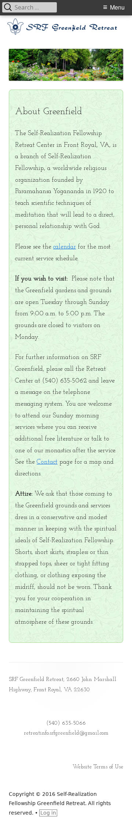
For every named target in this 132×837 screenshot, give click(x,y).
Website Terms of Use (98, 767)
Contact (47, 462)
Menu (117, 7)
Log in (48, 813)
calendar (64, 247)
